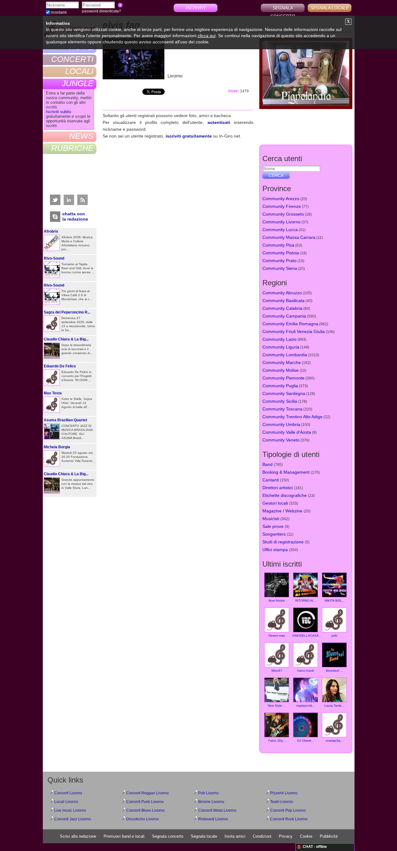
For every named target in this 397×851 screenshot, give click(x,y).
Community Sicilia (279, 401)
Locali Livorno (66, 802)
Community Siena (279, 268)
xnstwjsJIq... (334, 740)
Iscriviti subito (58, 111)
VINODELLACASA (305, 635)
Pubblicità (328, 836)
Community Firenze (281, 206)
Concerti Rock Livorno (289, 819)
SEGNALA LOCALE (329, 7)
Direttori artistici (277, 487)
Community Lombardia (284, 354)
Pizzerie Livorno (283, 793)
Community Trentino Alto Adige (292, 416)
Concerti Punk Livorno (145, 802)
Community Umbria (281, 424)
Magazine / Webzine (282, 510)
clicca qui (207, 35)
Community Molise (280, 370)
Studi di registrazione (283, 541)
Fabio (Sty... (276, 740)
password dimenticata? (101, 11)
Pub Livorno (208, 793)
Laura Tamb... (334, 705)
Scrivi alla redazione (78, 836)
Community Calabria (282, 308)
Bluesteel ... (334, 670)
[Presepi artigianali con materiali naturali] (305, 74)
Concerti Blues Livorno (145, 810)
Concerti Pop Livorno (288, 810)
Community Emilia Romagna (290, 323)
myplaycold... (305, 705)
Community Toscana (282, 408)
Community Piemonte (283, 377)
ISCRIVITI (195, 7)
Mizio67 (276, 670)
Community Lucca (280, 229)
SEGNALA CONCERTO (282, 8)
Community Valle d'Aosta (286, 432)
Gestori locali (275, 503)
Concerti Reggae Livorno (147, 793)
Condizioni (262, 836)
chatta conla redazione (75, 216)
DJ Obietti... (305, 740)
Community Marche (281, 362)
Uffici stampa (275, 549)
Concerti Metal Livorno (217, 810)
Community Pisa (278, 245)
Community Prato (279, 260)
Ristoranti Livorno (213, 819)
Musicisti (270, 518)
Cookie (306, 836)
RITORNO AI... (305, 600)
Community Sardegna (283, 393)
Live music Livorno (70, 810)
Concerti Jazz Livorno (72, 819)
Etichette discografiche (284, 495)
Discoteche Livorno (142, 819)
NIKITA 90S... (334, 600)
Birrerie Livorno (211, 802)
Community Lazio (279, 339)
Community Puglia (280, 385)
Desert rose (277, 635)
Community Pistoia (280, 252)
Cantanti (270, 479)
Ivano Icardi (305, 670)
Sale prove (272, 526)
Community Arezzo (280, 198)
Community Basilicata (283, 300)
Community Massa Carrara (288, 237)
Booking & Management (286, 472)
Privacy (285, 836)
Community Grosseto (283, 214)
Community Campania (284, 316)
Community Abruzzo (282, 292)
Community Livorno (281, 221)
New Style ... (277, 705)
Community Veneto (281, 439)
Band (267, 464)
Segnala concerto (167, 836)
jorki (334, 635)
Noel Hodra (277, 600)
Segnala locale (204, 836)
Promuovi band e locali (124, 836)
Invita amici (235, 836)
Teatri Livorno (281, 802)
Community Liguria (280, 346)
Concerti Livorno (68, 793)
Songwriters (274, 534)
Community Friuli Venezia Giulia (293, 331)
